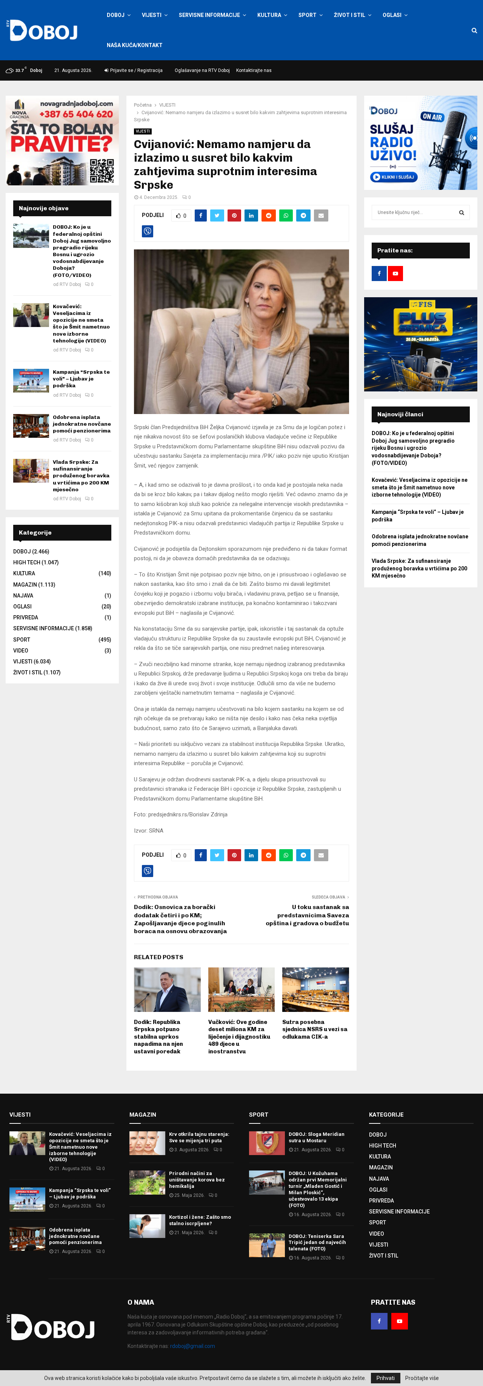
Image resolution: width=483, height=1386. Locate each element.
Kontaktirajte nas (254, 70)
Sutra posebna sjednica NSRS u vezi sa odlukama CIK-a (315, 1029)
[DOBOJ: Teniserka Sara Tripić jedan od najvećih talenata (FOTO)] (267, 1245)
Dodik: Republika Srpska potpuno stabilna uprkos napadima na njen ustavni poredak (158, 1037)
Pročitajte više (422, 1378)
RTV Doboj (70, 284)
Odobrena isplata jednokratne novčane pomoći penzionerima (82, 424)
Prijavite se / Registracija (136, 70)
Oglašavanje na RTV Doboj (202, 70)
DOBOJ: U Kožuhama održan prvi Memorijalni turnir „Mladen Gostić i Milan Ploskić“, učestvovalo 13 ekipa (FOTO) (318, 1189)
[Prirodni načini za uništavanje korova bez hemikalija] (147, 1182)
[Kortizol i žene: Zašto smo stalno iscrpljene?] (147, 1226)
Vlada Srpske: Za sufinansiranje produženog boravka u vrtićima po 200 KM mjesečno (81, 476)
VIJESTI (152, 15)
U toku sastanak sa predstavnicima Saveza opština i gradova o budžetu (307, 915)
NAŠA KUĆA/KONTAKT (135, 45)
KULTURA (269, 15)
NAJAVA (23, 596)
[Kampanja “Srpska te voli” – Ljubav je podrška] (31, 381)
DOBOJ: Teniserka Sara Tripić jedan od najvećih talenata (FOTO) (317, 1242)
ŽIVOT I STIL (349, 15)
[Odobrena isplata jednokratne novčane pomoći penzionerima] (31, 426)
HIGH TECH (26, 562)
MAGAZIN (25, 585)
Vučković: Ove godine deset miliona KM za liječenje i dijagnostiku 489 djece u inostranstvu (239, 1037)
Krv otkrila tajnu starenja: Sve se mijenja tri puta (199, 1137)
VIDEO (20, 651)
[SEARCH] (462, 212)
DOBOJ (116, 15)
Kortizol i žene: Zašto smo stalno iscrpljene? (200, 1220)
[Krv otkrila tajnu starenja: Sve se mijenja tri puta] (147, 1143)
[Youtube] (399, 1321)
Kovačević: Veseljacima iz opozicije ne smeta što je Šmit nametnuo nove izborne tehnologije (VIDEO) (81, 323)
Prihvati (386, 1378)
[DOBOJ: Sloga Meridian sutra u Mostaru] (267, 1143)
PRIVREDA (25, 617)
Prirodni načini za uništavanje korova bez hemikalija (197, 1180)
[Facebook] (379, 1321)
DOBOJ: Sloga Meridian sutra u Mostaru (317, 1137)
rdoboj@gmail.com (192, 1346)
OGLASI (392, 15)
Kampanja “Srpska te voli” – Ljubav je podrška (81, 379)
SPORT (307, 15)
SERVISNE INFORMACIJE (209, 15)
